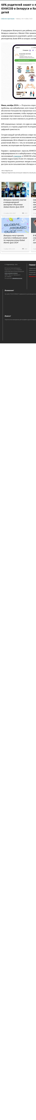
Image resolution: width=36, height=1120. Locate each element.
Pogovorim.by (10, 264)
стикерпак (17, 156)
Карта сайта (32, 274)
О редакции (32, 272)
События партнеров (7, 19)
